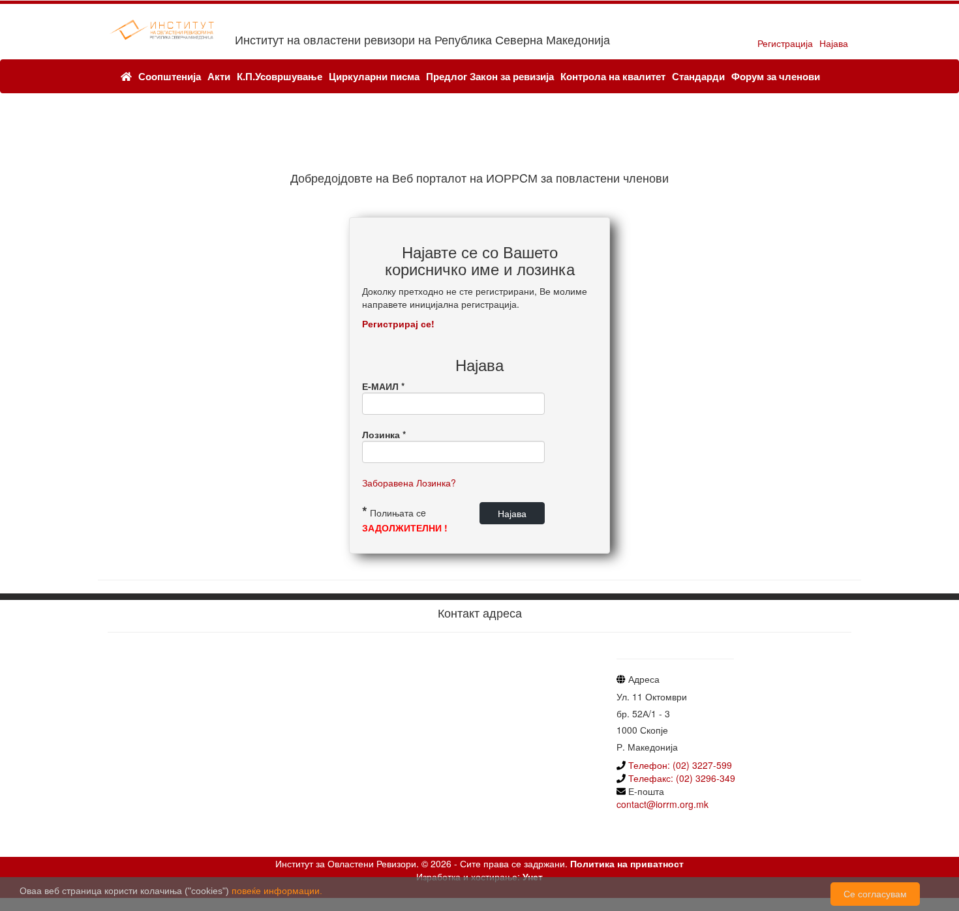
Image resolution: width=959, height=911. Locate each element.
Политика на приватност (627, 863)
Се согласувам (875, 894)
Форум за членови (775, 76)
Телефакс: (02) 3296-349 (680, 777)
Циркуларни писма (374, 76)
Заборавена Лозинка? (409, 482)
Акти (218, 76)
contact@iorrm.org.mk (662, 804)
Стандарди (698, 76)
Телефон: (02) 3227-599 (680, 764)
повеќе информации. (277, 891)
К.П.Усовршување (279, 76)
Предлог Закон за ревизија (490, 76)
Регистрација (785, 43)
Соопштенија (169, 76)
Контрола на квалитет (612, 76)
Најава (833, 43)
